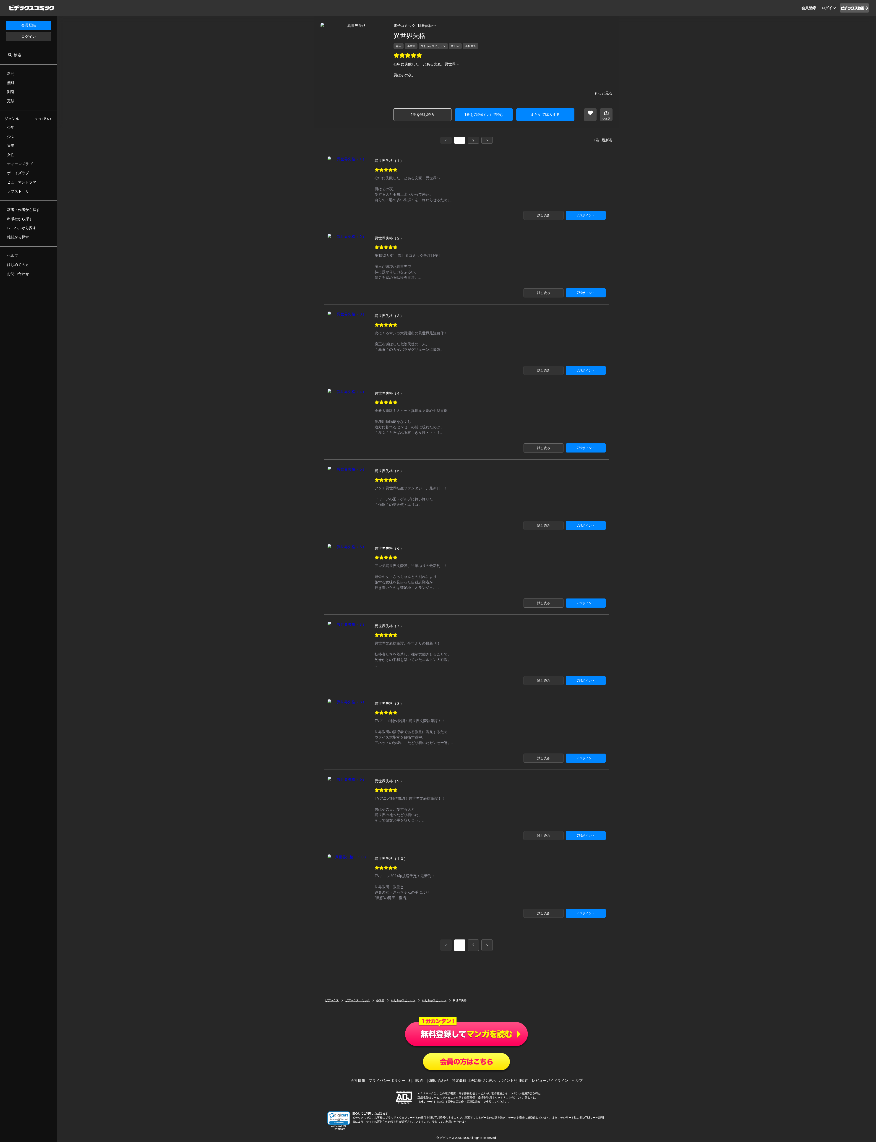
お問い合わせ (437, 1080)
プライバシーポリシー (387, 1080)
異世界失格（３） (389, 316)
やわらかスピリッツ (403, 1000)
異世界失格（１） (389, 161)
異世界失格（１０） (391, 858)
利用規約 (416, 1080)
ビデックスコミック (357, 1000)
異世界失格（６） (389, 548)
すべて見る (42, 119)
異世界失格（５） (389, 471)
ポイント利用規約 (513, 1080)
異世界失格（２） (389, 238)
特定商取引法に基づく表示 (474, 1080)
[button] (338, 1118)
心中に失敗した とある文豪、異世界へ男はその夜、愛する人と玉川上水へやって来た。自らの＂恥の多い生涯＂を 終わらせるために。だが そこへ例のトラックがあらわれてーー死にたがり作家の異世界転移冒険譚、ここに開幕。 (417, 200)
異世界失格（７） (389, 626)
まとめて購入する (545, 114)
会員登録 (28, 25)
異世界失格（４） (389, 393)
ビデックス (332, 1000)
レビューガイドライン (550, 1080)
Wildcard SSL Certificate (339, 1128)
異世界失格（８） (389, 703)
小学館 (380, 1000)
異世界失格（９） (389, 781)
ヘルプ (577, 1080)
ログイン (28, 36)
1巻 (596, 140)
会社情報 (358, 1080)
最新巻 (607, 140)
